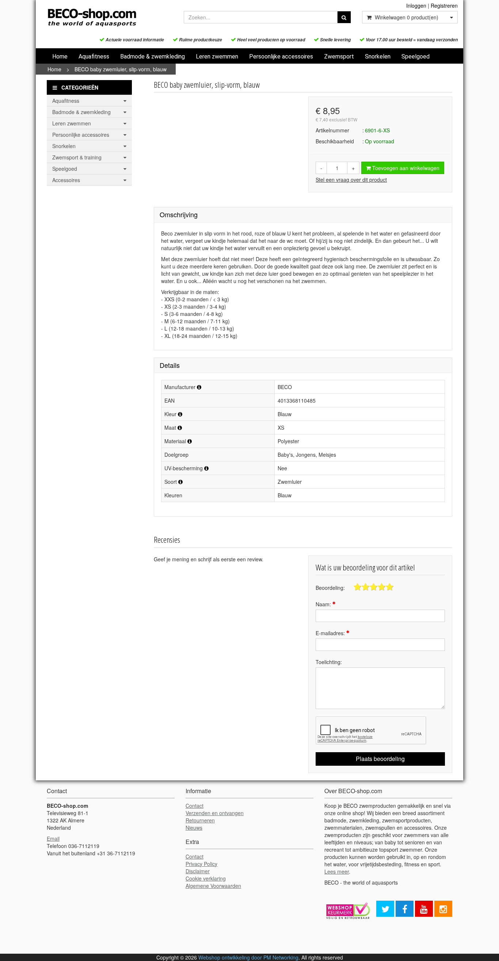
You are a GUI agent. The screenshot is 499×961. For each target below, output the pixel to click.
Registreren (444, 5)
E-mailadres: (331, 633)
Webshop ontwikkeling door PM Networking (248, 957)
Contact (194, 805)
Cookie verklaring (206, 878)
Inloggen (416, 5)
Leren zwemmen (217, 56)
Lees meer (336, 871)
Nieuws (194, 827)
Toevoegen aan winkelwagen (405, 168)
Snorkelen (378, 56)
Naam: (324, 604)
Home (60, 56)
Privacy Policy (201, 863)
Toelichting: (329, 662)
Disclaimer (198, 871)
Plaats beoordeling (380, 758)
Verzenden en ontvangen (215, 813)
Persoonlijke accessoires (281, 56)
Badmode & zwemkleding (152, 56)
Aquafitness (94, 56)
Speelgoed (415, 56)
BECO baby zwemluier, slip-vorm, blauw (121, 69)
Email (53, 838)
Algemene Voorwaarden (213, 885)
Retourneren (200, 820)
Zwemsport (339, 56)
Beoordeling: (330, 587)
